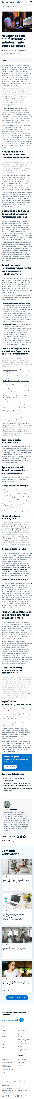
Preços (20, 1065)
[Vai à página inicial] (8, 2)
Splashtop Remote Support (23, 1035)
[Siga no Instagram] (6, 1096)
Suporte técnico (6, 1059)
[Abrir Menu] (31, 2)
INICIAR (20, 1056)
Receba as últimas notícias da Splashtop (14, 1014)
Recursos (4, 1042)
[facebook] (21, 836)
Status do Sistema (7, 1062)
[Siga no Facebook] (12, 1096)
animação (18, 490)
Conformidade (6, 1082)
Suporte (4, 1056)
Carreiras (4, 1039)
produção (15, 529)
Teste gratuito (10, 767)
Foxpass (20, 1046)
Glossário (4, 1047)
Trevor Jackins (8, 50)
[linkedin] (18, 836)
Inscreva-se (19, 841)
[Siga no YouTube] (18, 1096)
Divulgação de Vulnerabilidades (6, 1065)
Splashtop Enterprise (23, 1044)
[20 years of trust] (18, 2)
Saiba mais (6, 889)
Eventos (4, 1036)
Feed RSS (7, 841)
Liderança (4, 1033)
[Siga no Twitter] (15, 1096)
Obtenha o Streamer (7, 1069)
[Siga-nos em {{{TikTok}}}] (24, 1096)
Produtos (21, 1027)
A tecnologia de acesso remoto (12, 108)
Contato (4, 1045)
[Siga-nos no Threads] (9, 1096)
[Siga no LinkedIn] (3, 1096)
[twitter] (24, 836)
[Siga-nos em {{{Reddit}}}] (21, 1096)
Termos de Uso (6, 1085)
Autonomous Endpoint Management (24, 1040)
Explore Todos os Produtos (22, 1050)
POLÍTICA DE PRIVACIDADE (18, 1082)
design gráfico (8, 490)
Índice (5, 60)
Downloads (21, 1062)
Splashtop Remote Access (23, 1031)
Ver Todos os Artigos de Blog (17, 998)
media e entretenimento (16, 89)
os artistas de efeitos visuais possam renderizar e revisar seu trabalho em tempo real (16, 569)
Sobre (3, 1027)
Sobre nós (4, 1030)
